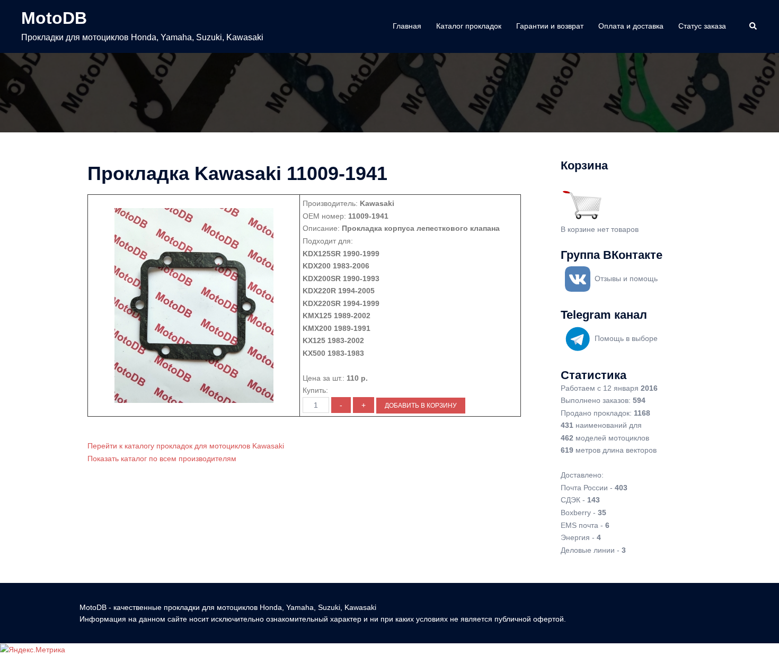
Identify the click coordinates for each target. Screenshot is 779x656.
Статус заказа (702, 26)
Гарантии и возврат (549, 26)
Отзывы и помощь (626, 278)
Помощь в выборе (626, 338)
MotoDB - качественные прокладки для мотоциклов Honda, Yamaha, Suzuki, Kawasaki (227, 607)
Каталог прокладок (468, 26)
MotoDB (54, 18)
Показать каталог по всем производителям (161, 458)
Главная (407, 26)
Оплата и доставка (630, 26)
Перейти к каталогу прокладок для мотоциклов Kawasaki (185, 446)
